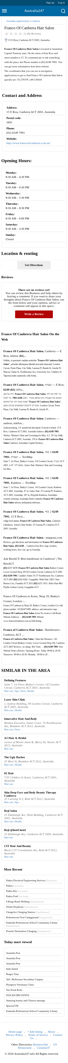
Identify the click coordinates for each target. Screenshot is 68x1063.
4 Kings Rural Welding (25, 901)
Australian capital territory (17, 21)
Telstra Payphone (22, 906)
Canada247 (43, 1047)
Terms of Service (38, 1034)
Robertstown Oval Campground (29, 917)
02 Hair (9, 773)
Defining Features (15, 680)
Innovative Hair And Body (20, 718)
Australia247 (34, 10)
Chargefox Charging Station (27, 912)
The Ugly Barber (14, 757)
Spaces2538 (12, 1005)
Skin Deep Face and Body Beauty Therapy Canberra (30, 794)
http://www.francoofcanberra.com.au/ (28, 143)
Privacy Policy (14, 1034)
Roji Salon (10, 810)
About (51, 1031)
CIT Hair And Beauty (17, 846)
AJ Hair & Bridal (15, 738)
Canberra (36, 21)
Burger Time (12, 974)
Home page (15, 1031)
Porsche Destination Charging (28, 931)
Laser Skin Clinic (14, 699)
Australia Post (13, 953)
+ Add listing (34, 1031)
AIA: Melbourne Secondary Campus (24, 979)
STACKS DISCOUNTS (17, 995)
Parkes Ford (17, 896)
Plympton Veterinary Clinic (20, 984)
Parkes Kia (17, 891)
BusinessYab (40, 1044)
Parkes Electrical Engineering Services (31, 880)
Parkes (15, 885)
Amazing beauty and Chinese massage (25, 1000)
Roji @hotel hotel (15, 830)
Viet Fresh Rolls (14, 990)
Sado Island (12, 968)
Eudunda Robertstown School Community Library (32, 1011)
